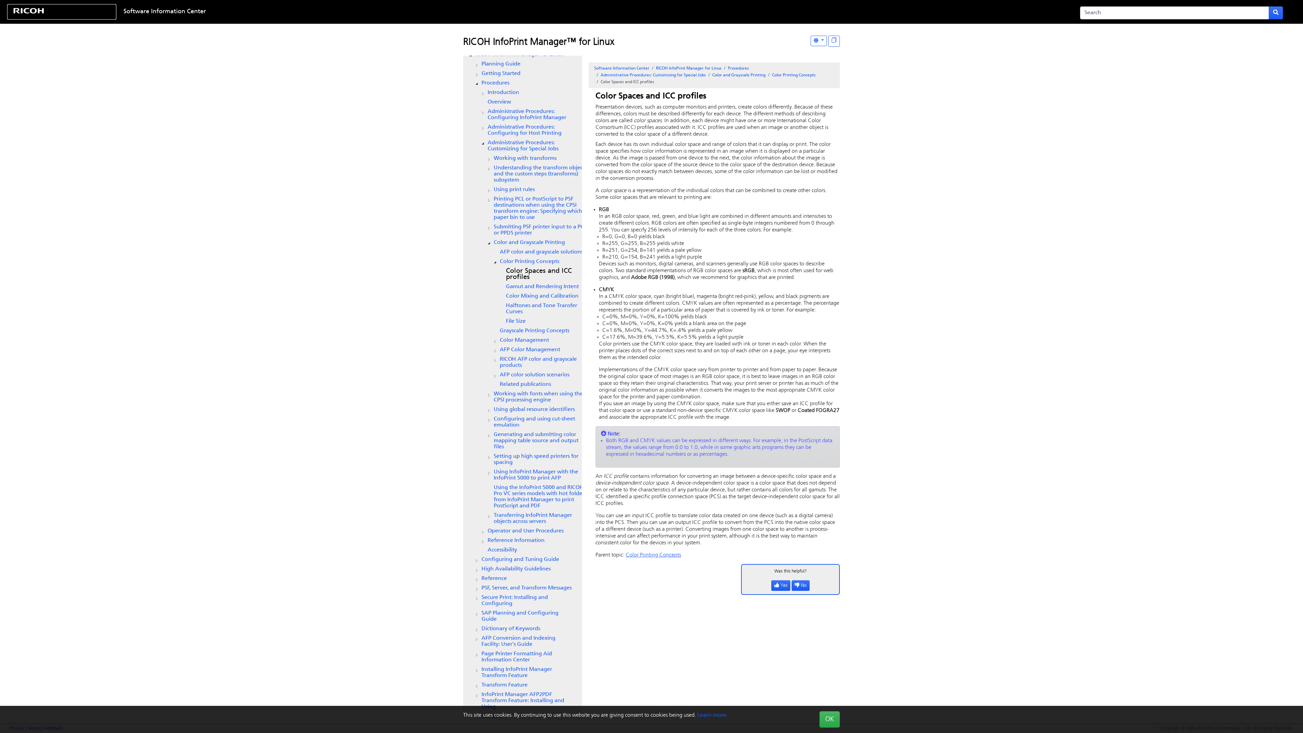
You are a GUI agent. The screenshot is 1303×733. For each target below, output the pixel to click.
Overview (499, 102)
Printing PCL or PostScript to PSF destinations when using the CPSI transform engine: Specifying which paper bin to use (538, 208)
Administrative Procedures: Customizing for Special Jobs (523, 146)
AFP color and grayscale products (538, 362)
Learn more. (712, 715)
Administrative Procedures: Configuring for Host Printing (525, 130)
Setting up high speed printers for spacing (536, 459)
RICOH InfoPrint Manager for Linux (688, 69)
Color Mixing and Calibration (542, 296)
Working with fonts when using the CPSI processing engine (538, 397)
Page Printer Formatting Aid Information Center (516, 657)
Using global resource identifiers (534, 409)
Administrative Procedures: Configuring (527, 114)
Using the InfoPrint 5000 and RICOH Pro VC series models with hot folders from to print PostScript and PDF (540, 497)
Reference (494, 578)
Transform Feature (504, 685)
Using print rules (514, 189)
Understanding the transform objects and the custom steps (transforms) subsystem (540, 174)
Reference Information (516, 540)
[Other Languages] (819, 41)
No (804, 585)
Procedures (495, 83)
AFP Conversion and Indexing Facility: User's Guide (518, 641)
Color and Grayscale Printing (529, 242)
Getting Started (501, 73)
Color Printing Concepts (529, 261)
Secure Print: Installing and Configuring (514, 600)
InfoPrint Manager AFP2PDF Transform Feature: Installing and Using (522, 701)
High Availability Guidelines (516, 569)
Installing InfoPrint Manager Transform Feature (516, 672)
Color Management (524, 340)
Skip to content (596, 12)
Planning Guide (501, 64)
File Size (516, 321)
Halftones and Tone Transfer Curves (541, 309)
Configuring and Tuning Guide (520, 559)
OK (829, 719)
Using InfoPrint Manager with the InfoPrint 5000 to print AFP (536, 475)
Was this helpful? (790, 571)
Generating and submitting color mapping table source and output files (536, 441)
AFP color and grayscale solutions (541, 252)
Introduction (503, 92)
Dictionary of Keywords (510, 629)
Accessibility (502, 550)
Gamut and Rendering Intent (542, 286)
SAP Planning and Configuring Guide (520, 616)
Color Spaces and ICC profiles (539, 274)
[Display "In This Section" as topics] (834, 41)
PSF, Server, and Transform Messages (526, 588)
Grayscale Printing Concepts (534, 331)
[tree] (522, 385)
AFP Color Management (530, 350)
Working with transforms (525, 158)
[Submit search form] (1276, 12)
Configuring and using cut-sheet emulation (534, 422)
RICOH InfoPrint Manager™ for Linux (538, 42)
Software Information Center (165, 12)
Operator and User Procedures (526, 531)
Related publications (525, 384)
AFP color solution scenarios (534, 375)
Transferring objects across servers (533, 518)
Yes (783, 585)
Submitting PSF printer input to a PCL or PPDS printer (540, 230)
